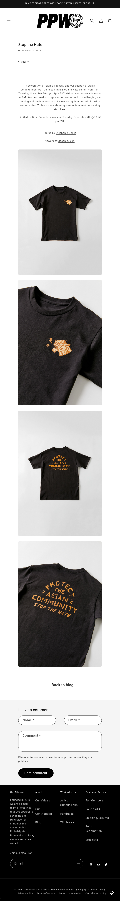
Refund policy (97, 889)
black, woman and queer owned (22, 839)
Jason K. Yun (66, 141)
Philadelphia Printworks (37, 889)
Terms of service (46, 893)
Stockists (91, 839)
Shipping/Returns (97, 817)
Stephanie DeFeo (66, 133)
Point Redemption (93, 829)
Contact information (70, 893)
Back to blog (62, 685)
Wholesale (67, 822)
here (62, 109)
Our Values (42, 800)
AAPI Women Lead (33, 97)
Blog (38, 822)
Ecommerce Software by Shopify (68, 889)
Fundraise (67, 813)
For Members (94, 800)
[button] (8, 20)
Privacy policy (25, 893)
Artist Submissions (69, 803)
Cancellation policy (95, 893)
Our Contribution (43, 811)
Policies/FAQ (93, 809)
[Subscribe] (78, 863)
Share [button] (25, 62)
